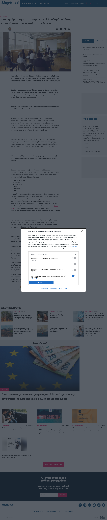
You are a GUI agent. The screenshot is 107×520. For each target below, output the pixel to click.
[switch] (74, 258)
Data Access (53, 288)
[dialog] (53, 260)
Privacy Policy (63, 288)
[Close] (82, 231)
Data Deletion (44, 288)
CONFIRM (41, 282)
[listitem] (53, 254)
